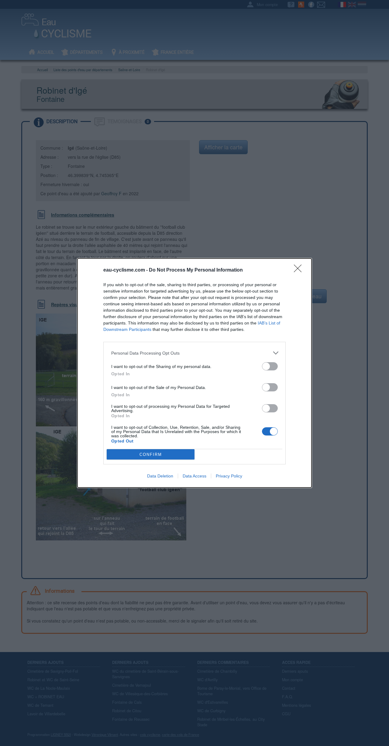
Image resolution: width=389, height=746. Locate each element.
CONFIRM (150, 454)
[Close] (299, 270)
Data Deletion (160, 476)
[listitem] (194, 353)
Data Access (194, 476)
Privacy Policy (229, 476)
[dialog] (194, 373)
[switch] (270, 366)
